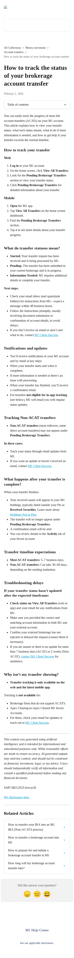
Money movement (35, 47)
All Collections (12, 47)
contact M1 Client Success (37, 656)
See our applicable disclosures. (37, 943)
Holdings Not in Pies (23, 514)
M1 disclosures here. (17, 797)
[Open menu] (66, 7)
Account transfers (13, 52)
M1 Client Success (46, 335)
